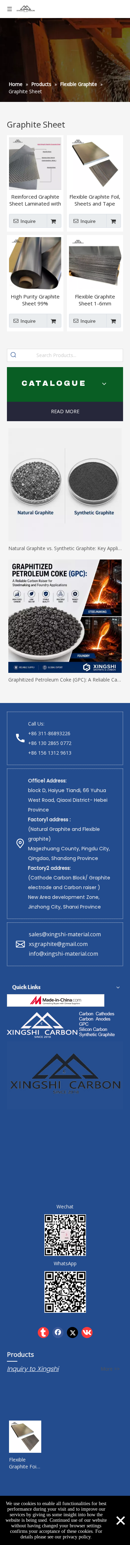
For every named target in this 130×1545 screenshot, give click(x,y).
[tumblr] (43, 1332)
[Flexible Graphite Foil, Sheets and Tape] (95, 162)
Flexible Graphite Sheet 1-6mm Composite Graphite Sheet (95, 300)
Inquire (28, 221)
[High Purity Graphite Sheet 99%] (35, 262)
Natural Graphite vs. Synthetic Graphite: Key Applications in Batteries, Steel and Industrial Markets (65, 548)
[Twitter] (72, 1332)
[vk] (87, 1332)
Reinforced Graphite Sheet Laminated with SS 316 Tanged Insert (35, 200)
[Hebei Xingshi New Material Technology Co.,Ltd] (55, 1000)
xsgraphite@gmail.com (59, 944)
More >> (110, 1368)
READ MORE (65, 411)
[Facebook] (57, 1332)
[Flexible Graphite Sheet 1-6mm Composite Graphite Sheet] (95, 262)
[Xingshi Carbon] (62, 1024)
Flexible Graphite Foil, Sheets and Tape (94, 200)
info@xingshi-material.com (63, 953)
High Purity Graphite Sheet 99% (35, 300)
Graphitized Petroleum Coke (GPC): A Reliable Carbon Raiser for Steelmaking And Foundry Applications (65, 679)
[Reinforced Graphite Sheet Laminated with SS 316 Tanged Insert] (35, 162)
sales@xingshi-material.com (65, 934)
